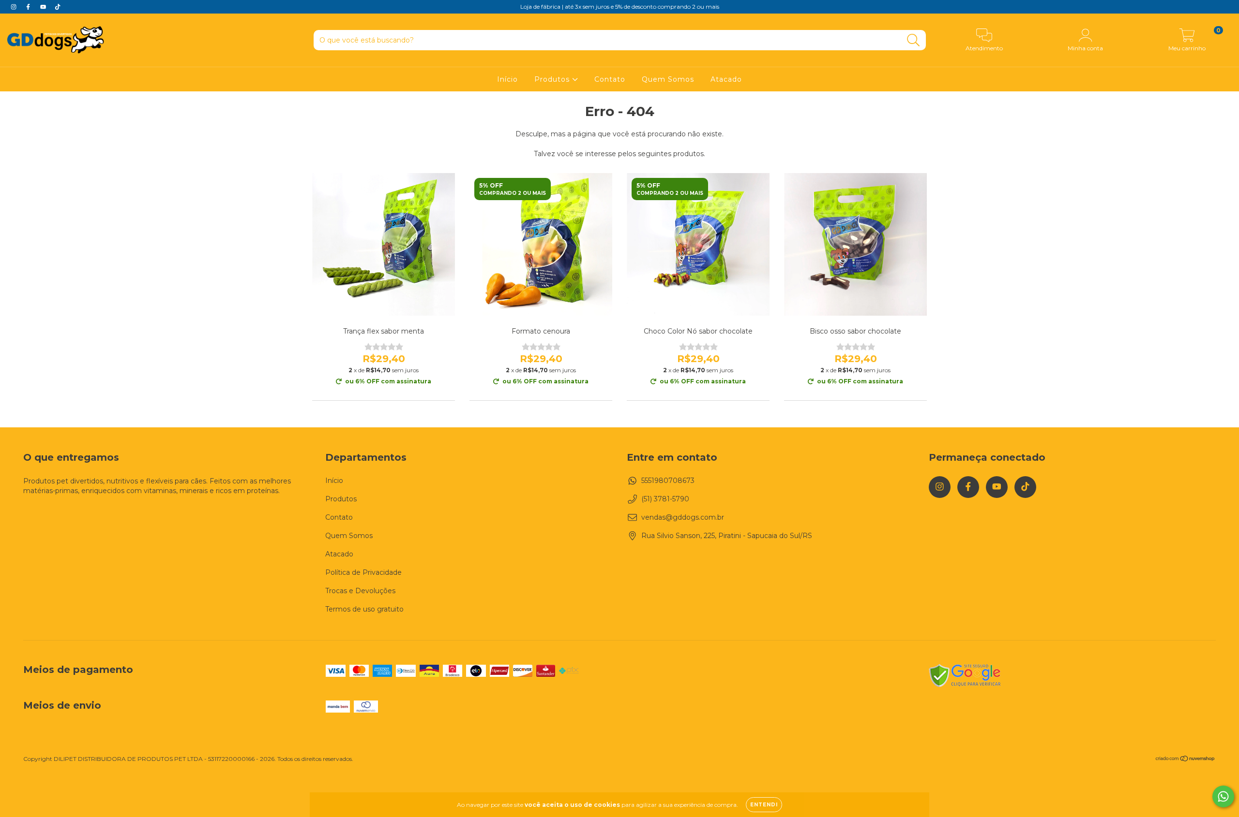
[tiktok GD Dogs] (57, 6)
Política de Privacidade (363, 572)
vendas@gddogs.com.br (682, 517)
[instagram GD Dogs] (14, 6)
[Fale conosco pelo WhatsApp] (1223, 796)
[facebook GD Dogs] (29, 6)
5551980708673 (668, 480)
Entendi (764, 805)
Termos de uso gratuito (364, 609)
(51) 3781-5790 (665, 499)
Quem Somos (668, 79)
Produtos (553, 79)
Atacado (726, 79)
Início (507, 79)
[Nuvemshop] (1185, 759)
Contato (609, 79)
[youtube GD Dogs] (44, 6)
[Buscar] (913, 40)
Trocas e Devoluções (360, 590)
